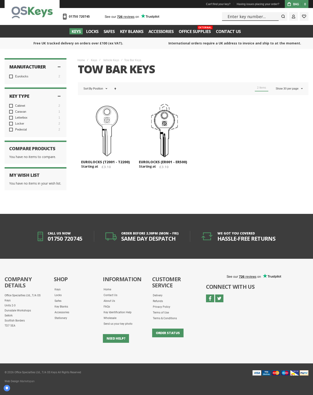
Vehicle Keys (111, 60)
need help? (116, 338)
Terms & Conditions (165, 318)
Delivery (157, 295)
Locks (58, 295)
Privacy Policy (161, 306)
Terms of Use (161, 312)
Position (98, 88)
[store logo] (32, 12)
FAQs (107, 306)
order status (168, 333)
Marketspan (27, 381)
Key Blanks (61, 306)
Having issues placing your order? (258, 4)
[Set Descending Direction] (115, 88)
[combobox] (254, 16)
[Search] (283, 16)
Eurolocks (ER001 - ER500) (163, 162)
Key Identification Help (118, 312)
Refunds (158, 301)
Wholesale (110, 318)
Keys (94, 60)
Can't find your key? (218, 4)
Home (81, 60)
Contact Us (110, 295)
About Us (109, 300)
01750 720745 (79, 16)
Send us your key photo (118, 323)
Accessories (62, 312)
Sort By (87, 88)
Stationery (61, 318)
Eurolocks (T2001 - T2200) (105, 162)
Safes (58, 300)
